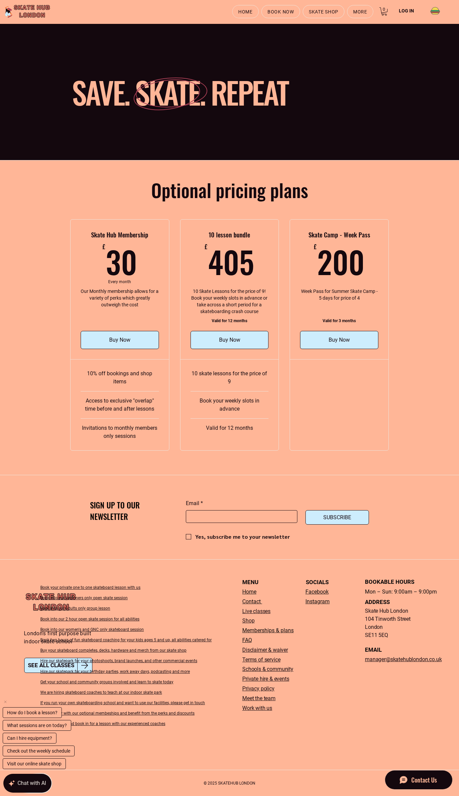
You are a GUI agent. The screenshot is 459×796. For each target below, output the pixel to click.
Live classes (256, 611)
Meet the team (259, 698)
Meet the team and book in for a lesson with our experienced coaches (102, 723)
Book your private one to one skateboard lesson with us (90, 587)
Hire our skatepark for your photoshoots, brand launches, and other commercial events (118, 660)
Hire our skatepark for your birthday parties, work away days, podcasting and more (115, 671)
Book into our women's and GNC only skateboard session (92, 629)
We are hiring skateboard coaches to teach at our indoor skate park (101, 692)
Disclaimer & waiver (265, 650)
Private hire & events (265, 679)
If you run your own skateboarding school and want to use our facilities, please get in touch (122, 702)
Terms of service (261, 659)
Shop (248, 620)
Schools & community (267, 669)
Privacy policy (258, 688)
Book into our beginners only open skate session (84, 598)
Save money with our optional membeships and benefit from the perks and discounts (117, 713)
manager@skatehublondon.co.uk (403, 659)
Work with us (257, 708)
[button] (360, 11)
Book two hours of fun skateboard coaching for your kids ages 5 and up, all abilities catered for (126, 640)
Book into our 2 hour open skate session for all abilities (89, 619)
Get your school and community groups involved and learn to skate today (106, 682)
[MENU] (435, 10)
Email (194, 503)
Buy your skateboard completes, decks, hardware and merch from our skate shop (113, 650)
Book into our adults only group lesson (75, 608)
